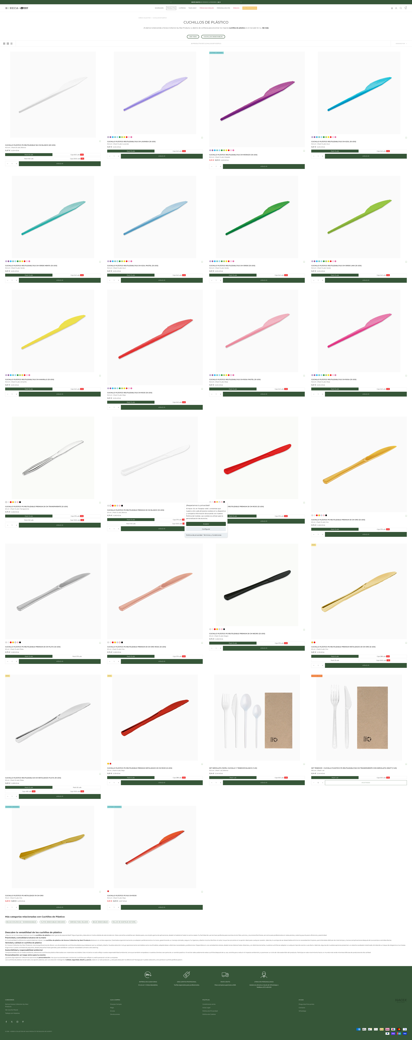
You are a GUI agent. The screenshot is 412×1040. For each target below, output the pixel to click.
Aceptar (206, 524)
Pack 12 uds (19, 516)
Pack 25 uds (325, 660)
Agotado (372, 783)
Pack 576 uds (68, 656)
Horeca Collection (144, 18)
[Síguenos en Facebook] (6, 1022)
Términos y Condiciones (212, 535)
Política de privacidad (194, 535)
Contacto (302, 1007)
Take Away (193, 8)
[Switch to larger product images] (4, 43)
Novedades (159, 8)
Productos (171, 8)
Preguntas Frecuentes (306, 1004)
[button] (100, 141)
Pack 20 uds (19, 155)
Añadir (66, 164)
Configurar (206, 529)
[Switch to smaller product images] (8, 43)
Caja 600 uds (68, 155)
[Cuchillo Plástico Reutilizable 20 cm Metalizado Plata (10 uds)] (53, 722)
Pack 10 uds (19, 787)
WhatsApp (302, 1011)
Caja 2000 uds (69, 158)
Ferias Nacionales (207, 8)
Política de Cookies (209, 1014)
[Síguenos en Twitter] (12, 1022)
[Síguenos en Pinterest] (23, 1022)
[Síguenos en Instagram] (17, 1022)
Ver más (265, 28)
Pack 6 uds (325, 656)
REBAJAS (236, 8)
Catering (182, 8)
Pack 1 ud (223, 777)
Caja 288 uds (374, 656)
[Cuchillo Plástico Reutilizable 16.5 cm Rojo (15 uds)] (155, 337)
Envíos (112, 1011)
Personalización (223, 8)
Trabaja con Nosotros (12, 1013)
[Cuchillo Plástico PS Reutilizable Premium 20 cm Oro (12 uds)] (359, 464)
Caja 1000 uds (69, 520)
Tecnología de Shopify (44, 1031)
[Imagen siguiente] (302, 99)
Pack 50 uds (67, 787)
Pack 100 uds (19, 158)
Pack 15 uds (121, 151)
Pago (112, 1007)
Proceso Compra (116, 1004)
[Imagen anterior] (211, 99)
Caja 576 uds (68, 516)
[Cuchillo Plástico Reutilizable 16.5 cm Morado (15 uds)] (257, 99)
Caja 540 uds (170, 151)
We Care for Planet (11, 1010)
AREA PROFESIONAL (250, 8)
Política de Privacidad (210, 1011)
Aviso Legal (206, 1007)
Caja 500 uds (272, 777)
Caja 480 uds (20, 791)
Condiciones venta (208, 1004)
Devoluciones (115, 1014)
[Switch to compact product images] (11, 43)
